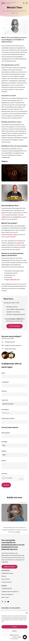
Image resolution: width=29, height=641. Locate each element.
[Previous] (4, 28)
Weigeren (14, 631)
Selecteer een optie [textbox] (7, 404)
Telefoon (4, 391)
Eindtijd (3, 451)
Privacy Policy (14, 638)
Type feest (4, 400)
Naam (3, 373)
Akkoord (14, 626)
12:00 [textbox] (3, 445)
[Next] (25, 28)
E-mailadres (5, 382)
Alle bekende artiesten (12, 11)
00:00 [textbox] (4, 455)
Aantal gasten (5, 432)
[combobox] (14, 404)
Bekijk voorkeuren (14, 635)
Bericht (3, 460)
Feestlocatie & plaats (7, 418)
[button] (27, 613)
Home (4, 11)
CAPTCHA (4, 473)
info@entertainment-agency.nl (10, 234)
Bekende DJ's (22, 11)
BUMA (18, 532)
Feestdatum (5, 409)
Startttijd (4, 441)
